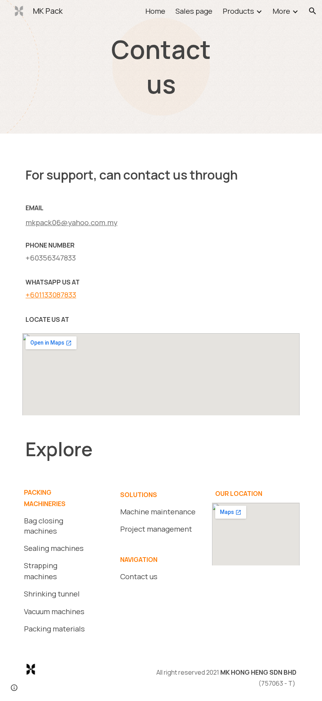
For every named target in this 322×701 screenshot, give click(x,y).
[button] (312, 11)
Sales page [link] (194, 11)
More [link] (281, 11)
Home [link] (155, 11)
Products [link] (238, 11)
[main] (161, 67)
